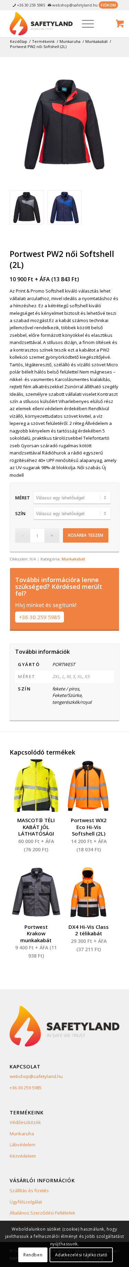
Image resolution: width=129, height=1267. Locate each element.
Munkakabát (73, 558)
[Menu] (84, 23)
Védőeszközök (25, 1122)
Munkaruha (22, 1133)
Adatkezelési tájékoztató (81, 1255)
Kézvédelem (23, 1156)
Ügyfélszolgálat (26, 1202)
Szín (20, 513)
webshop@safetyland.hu (36, 1076)
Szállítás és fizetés (29, 1190)
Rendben (32, 1255)
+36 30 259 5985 (39, 617)
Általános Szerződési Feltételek (42, 1213)
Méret (22, 498)
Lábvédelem (22, 1144)
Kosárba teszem (85, 535)
